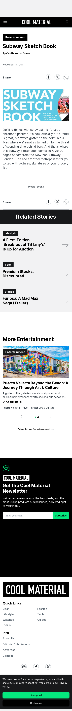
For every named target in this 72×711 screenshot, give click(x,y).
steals (7, 625)
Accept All (36, 695)
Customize (36, 703)
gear (6, 608)
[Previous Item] (21, 416)
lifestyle (8, 614)
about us (8, 638)
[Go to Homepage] (36, 22)
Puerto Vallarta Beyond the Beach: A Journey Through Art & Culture (35, 385)
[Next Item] (51, 416)
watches (8, 619)
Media (31, 186)
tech (40, 614)
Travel (24, 407)
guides (41, 619)
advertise (9, 650)
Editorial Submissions (16, 644)
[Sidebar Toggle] (5, 22)
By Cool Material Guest (16, 53)
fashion (42, 608)
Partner (34, 407)
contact (8, 655)
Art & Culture (46, 407)
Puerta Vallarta (11, 407)
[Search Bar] (67, 22)
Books (40, 186)
